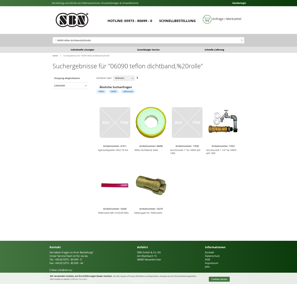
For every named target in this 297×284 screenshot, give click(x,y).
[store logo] (79, 20)
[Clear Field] (241, 40)
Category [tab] (59, 85)
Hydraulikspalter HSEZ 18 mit (113, 150)
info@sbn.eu (65, 270)
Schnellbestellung (177, 20)
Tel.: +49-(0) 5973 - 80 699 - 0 (66, 259)
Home (55, 55)
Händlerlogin (239, 3)
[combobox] (148, 40)
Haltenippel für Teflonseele (148, 212)
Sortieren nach (104, 78)
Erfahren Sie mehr (79, 279)
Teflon (101, 91)
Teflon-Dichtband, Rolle (146, 150)
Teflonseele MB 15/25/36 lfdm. (113, 212)
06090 (113, 91)
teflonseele (128, 91)
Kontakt (209, 252)
